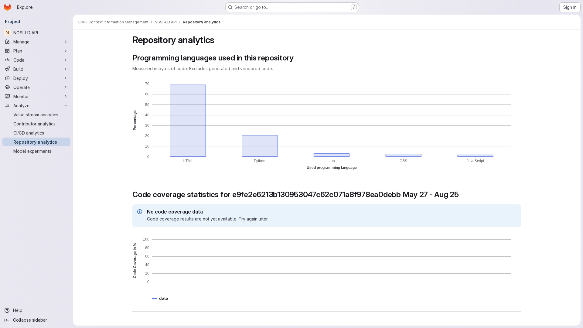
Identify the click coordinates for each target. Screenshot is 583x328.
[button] (164, 298)
